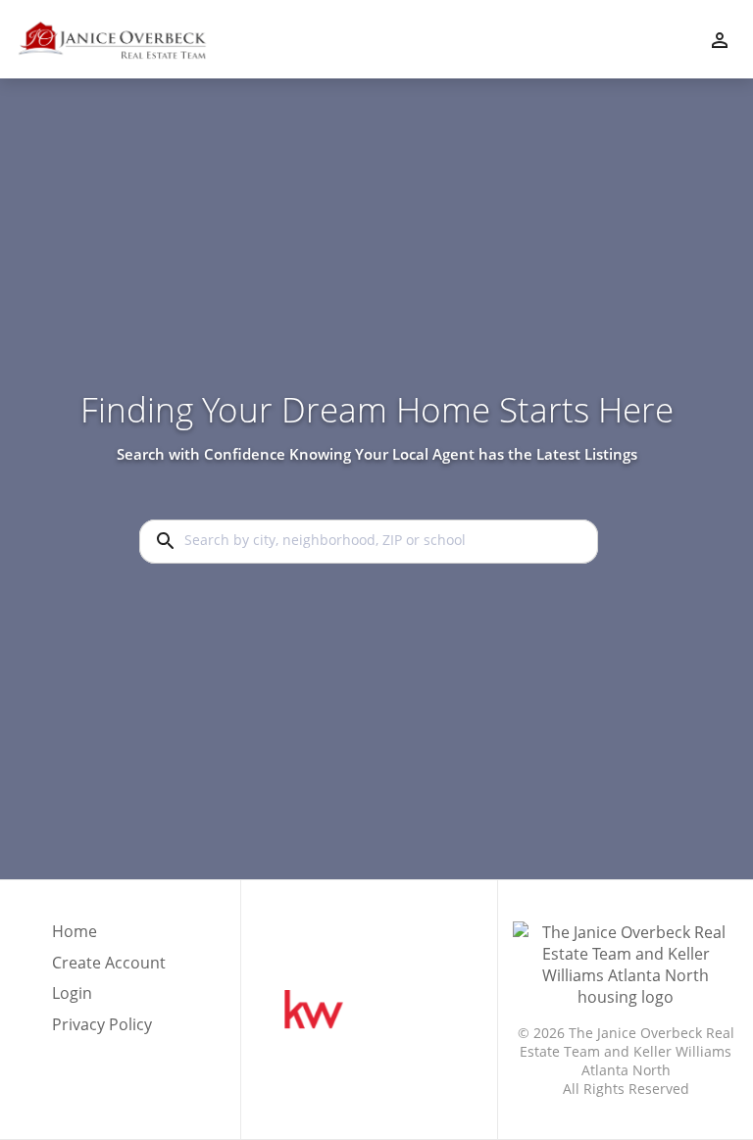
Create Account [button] (109, 963)
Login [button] (72, 993)
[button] (109, 999)
